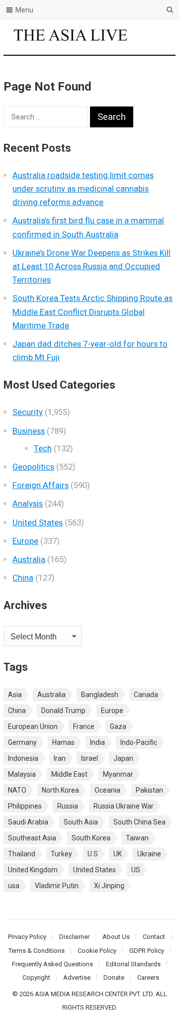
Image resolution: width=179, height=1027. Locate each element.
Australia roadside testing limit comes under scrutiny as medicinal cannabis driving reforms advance (83, 188)
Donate (113, 977)
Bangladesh (99, 695)
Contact (154, 936)
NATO (17, 790)
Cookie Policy (97, 950)
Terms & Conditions (36, 950)
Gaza (118, 726)
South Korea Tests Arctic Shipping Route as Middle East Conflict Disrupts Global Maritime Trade (92, 311)
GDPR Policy (146, 950)
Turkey (61, 854)
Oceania (107, 790)
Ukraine (149, 854)
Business (28, 431)
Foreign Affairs (40, 485)
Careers (148, 977)
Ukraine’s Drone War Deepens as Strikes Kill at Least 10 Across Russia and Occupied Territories (91, 266)
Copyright (36, 977)
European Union (33, 726)
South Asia (81, 822)
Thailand (21, 854)
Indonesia (23, 758)
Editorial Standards (133, 964)
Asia (15, 695)
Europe (25, 541)
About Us (116, 936)
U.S (93, 854)
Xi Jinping (109, 886)
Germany (22, 742)
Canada (146, 695)
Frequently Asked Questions (52, 964)
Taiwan (137, 838)
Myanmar (118, 774)
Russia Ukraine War (123, 806)
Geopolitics (33, 467)
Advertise (76, 977)
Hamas (63, 742)
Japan (123, 758)
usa (13, 886)
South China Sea (139, 822)
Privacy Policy (27, 936)
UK (117, 854)
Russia (67, 806)
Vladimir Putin (57, 886)
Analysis (27, 504)
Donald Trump (63, 711)
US (135, 870)
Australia (28, 559)
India (97, 742)
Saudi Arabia (28, 822)
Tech (43, 448)
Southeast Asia (32, 838)
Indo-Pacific (138, 742)
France (83, 726)
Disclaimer (74, 936)
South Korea (91, 838)
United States (37, 522)
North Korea (60, 790)
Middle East (69, 774)
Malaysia (22, 774)
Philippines (25, 806)
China (22, 578)
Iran (60, 758)
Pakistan (149, 790)
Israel (89, 758)
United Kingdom (33, 870)
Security (27, 412)
